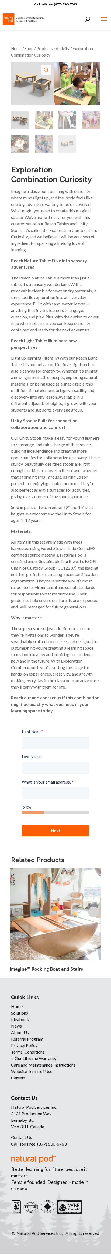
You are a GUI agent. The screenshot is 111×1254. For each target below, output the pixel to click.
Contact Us (21, 1137)
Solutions (19, 1012)
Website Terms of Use (31, 1071)
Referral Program (27, 1038)
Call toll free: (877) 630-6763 (55, 4)
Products (44, 48)
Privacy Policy (24, 1045)
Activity (63, 48)
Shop (29, 48)
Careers (18, 1077)
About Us (20, 1032)
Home (16, 48)
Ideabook (20, 1019)
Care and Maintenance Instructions (43, 1064)
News (16, 1025)
